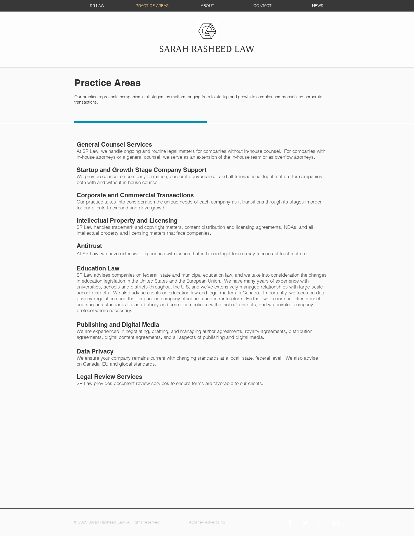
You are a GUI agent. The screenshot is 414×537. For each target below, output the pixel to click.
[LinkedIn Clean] (335, 522)
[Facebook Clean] (290, 522)
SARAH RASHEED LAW (206, 49)
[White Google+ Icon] (320, 522)
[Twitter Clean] (305, 522)
